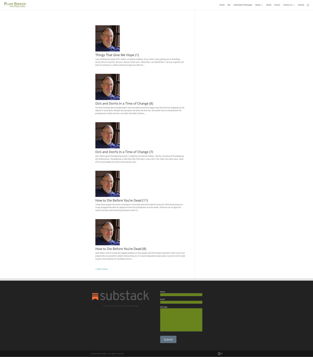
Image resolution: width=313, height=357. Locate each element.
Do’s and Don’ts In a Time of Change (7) (124, 152)
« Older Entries (101, 269)
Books (258, 5)
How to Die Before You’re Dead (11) (122, 200)
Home (221, 5)
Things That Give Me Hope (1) (117, 55)
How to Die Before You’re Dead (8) (120, 249)
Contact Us (287, 5)
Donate (301, 5)
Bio (229, 5)
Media (268, 5)
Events (277, 5)
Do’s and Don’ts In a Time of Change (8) (124, 103)
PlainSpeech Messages (243, 5)
